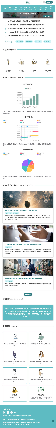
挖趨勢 (35, 8)
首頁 (5, 8)
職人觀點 (30, 8)
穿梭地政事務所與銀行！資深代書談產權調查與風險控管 (26, 28)
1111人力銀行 (12, 416)
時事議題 (15, 213)
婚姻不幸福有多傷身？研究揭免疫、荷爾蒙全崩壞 (24, 21)
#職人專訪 (38, 41)
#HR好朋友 (19, 41)
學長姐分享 (9, 281)
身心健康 (15, 8)
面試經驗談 (28, 416)
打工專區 (18, 416)
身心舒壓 (8, 213)
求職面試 (20, 8)
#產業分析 (29, 41)
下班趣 (45, 8)
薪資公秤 (22, 416)
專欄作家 (10, 8)
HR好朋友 (40, 8)
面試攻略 (8, 247)
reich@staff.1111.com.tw (27, 419)
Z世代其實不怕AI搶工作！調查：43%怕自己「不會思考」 (27, 36)
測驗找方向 (51, 8)
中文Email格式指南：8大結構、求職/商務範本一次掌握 (26, 32)
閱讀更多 (28, 294)
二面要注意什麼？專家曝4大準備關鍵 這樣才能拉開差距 (26, 25)
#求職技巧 (47, 41)
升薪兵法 (25, 8)
